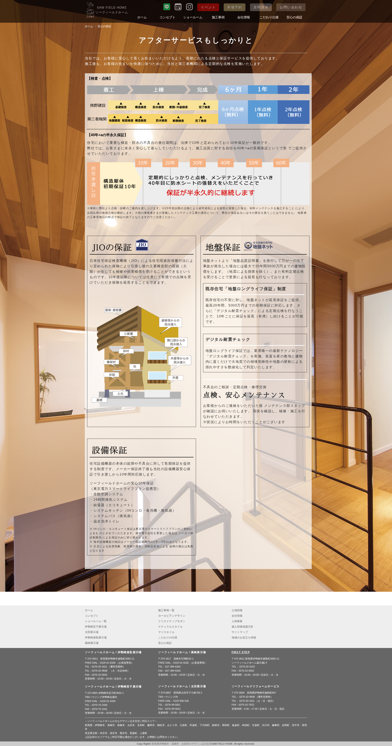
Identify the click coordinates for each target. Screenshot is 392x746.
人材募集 (237, 621)
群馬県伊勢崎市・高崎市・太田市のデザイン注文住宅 (181, 743)
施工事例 (218, 17)
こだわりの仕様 (167, 637)
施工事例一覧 (166, 610)
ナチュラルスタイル (170, 626)
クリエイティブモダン (171, 621)
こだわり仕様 (269, 17)
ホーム (142, 17)
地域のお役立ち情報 (244, 637)
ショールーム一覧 (96, 621)
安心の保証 (294, 17)
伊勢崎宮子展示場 (96, 626)
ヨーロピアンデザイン (171, 615)
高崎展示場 (91, 643)
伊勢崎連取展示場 (96, 637)
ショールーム (192, 17)
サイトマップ (240, 632)
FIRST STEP (241, 652)
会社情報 (243, 17)
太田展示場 (91, 632)
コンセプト (167, 17)
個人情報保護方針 (242, 626)
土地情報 (237, 610)
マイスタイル (166, 632)
